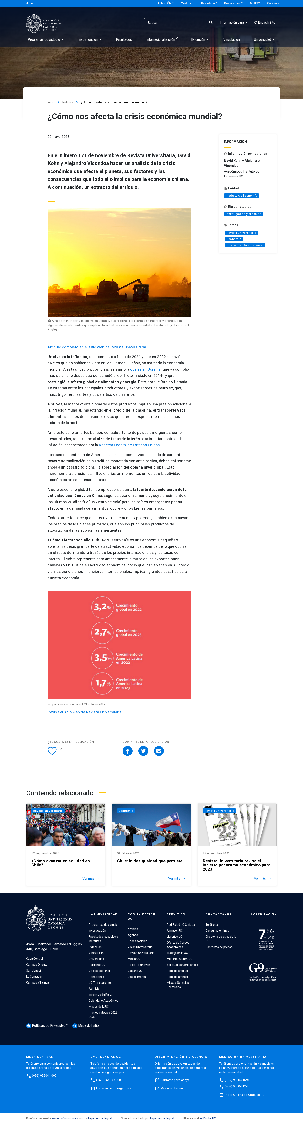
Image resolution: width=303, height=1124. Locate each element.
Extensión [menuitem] (200, 40)
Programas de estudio (103, 924)
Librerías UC (174, 936)
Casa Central (34, 958)
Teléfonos (212, 924)
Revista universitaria (241, 232)
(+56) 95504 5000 (108, 1079)
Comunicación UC (141, 916)
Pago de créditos (178, 970)
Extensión (95, 947)
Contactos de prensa (219, 947)
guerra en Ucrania (145, 369)
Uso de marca (137, 976)
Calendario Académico (103, 1000)
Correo (273, 3)
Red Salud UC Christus (181, 924)
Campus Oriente (36, 964)
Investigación (97, 930)
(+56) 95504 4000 (44, 1075)
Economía (234, 239)
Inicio (51, 102)
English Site (264, 22)
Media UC (134, 958)
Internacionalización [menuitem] (160, 40)
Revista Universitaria (141, 953)
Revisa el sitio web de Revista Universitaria (84, 712)
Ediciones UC (97, 964)
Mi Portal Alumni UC (180, 958)
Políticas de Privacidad (46, 1026)
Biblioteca (208, 3)
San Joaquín (34, 970)
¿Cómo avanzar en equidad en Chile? (60, 863)
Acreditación (264, 914)
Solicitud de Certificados (182, 964)
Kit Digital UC (208, 1118)
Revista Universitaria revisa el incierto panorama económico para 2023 (236, 865)
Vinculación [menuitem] (231, 40)
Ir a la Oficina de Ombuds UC (244, 1094)
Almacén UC (175, 930)
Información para (234, 22)
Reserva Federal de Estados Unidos (129, 445)
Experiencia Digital (100, 1118)
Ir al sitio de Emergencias (113, 1088)
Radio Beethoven (139, 964)
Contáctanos (219, 914)
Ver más (91, 878)
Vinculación (96, 953)
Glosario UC (135, 970)
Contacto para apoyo (175, 1079)
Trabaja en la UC (177, 953)
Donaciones (232, 3)
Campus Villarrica (37, 982)
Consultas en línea (217, 930)
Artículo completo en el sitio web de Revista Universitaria (97, 347)
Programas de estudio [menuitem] (46, 40)
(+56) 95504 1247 (237, 1086)
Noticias (67, 102)
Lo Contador (34, 976)
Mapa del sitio (86, 1026)
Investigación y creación (243, 214)
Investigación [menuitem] (90, 40)
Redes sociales (137, 941)
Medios (187, 3)
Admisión (164, 3)
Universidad (96, 958)
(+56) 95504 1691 (237, 1079)
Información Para (100, 994)
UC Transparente (100, 982)
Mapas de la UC (99, 1006)
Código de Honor (99, 970)
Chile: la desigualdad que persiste (150, 861)
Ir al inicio (29, 3)
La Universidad (103, 914)
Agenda (133, 935)
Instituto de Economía (241, 195)
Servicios (176, 914)
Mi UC (254, 3)
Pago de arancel (177, 976)
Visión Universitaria (140, 947)
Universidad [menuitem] (264, 40)
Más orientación (172, 1088)
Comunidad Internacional (245, 245)
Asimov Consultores (65, 1118)
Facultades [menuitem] (124, 40)
